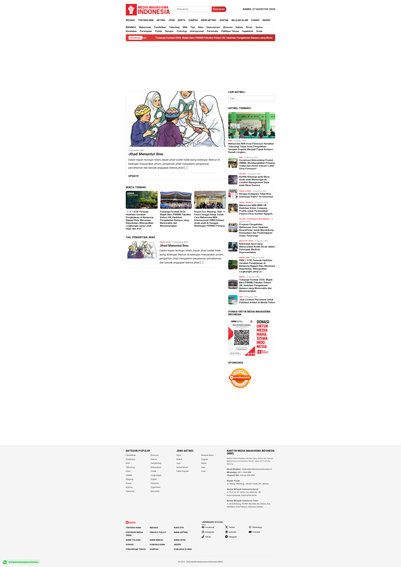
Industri (243, 241)
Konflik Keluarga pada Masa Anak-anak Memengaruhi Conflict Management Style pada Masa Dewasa (254, 181)
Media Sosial (245, 191)
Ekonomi (155, 455)
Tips (178, 463)
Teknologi (130, 467)
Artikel (242, 174)
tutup (203, 525)
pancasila (155, 491)
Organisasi (155, 487)
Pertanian (155, 483)
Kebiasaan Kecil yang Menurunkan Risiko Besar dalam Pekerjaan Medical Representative (257, 248)
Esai (203, 467)
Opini (168, 242)
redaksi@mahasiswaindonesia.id (257, 469)
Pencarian (219, 9)
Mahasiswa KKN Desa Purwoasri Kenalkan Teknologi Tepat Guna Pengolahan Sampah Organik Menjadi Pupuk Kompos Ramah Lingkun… (251, 148)
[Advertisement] (200, 66)
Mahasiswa (156, 467)
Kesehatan (130, 459)
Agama (129, 487)
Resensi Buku (207, 455)
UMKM (129, 475)
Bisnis (128, 483)
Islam (162, 242)
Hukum (154, 459)
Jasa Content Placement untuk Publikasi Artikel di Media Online (257, 301)
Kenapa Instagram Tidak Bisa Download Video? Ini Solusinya (256, 195)
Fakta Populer (182, 471)
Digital (153, 479)
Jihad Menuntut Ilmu (145, 154)
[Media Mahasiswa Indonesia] (149, 8)
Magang (129, 479)
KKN (230, 141)
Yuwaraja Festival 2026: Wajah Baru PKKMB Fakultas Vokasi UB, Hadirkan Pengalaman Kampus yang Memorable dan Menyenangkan (192, 37)
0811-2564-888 (244, 472)
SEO (241, 297)
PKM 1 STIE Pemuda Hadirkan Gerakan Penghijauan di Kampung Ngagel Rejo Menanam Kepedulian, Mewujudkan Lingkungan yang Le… (257, 266)
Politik (153, 471)
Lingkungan (156, 475)
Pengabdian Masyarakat (258, 219)
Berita (242, 203)
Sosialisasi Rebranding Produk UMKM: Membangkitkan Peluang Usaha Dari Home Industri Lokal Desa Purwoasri (257, 164)
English (204, 459)
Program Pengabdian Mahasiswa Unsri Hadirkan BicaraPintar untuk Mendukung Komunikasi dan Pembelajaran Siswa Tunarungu (256, 230)
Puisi (203, 471)
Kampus (249, 203)
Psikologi (130, 491)
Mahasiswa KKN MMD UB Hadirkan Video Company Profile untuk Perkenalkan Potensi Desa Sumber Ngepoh (256, 209)
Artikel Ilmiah (182, 467)
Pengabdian (156, 463)
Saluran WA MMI (247, 475)
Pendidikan (131, 455)
